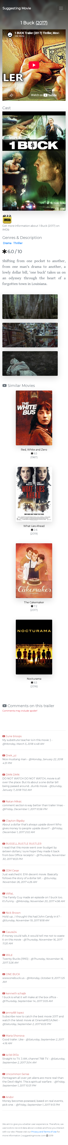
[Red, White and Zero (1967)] (34, 418)
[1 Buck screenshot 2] (30, 334)
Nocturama (34, 678)
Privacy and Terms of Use (44, 1132)
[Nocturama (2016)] (34, 647)
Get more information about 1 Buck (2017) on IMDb (30, 227)
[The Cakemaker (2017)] (34, 570)
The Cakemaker (34, 602)
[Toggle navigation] (61, 8)
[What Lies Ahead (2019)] (34, 494)
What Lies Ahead (34, 526)
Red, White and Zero (34, 449)
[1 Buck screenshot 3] (30, 363)
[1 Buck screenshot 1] (30, 306)
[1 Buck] (34, 163)
